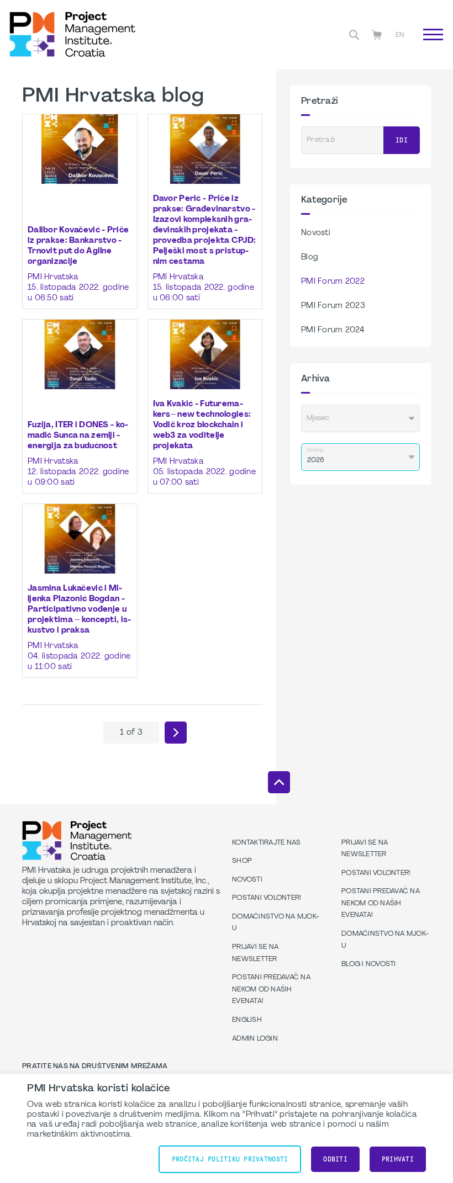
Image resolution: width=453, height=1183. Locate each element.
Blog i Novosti (368, 964)
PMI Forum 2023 (333, 306)
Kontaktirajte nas (266, 843)
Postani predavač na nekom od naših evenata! (271, 989)
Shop (242, 861)
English (247, 1020)
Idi (425, 47)
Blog (309, 257)
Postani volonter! (266, 898)
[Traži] (354, 34)
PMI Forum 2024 (332, 330)
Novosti (315, 233)
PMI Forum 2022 (333, 282)
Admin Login (255, 1039)
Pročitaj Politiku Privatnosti (230, 1159)
